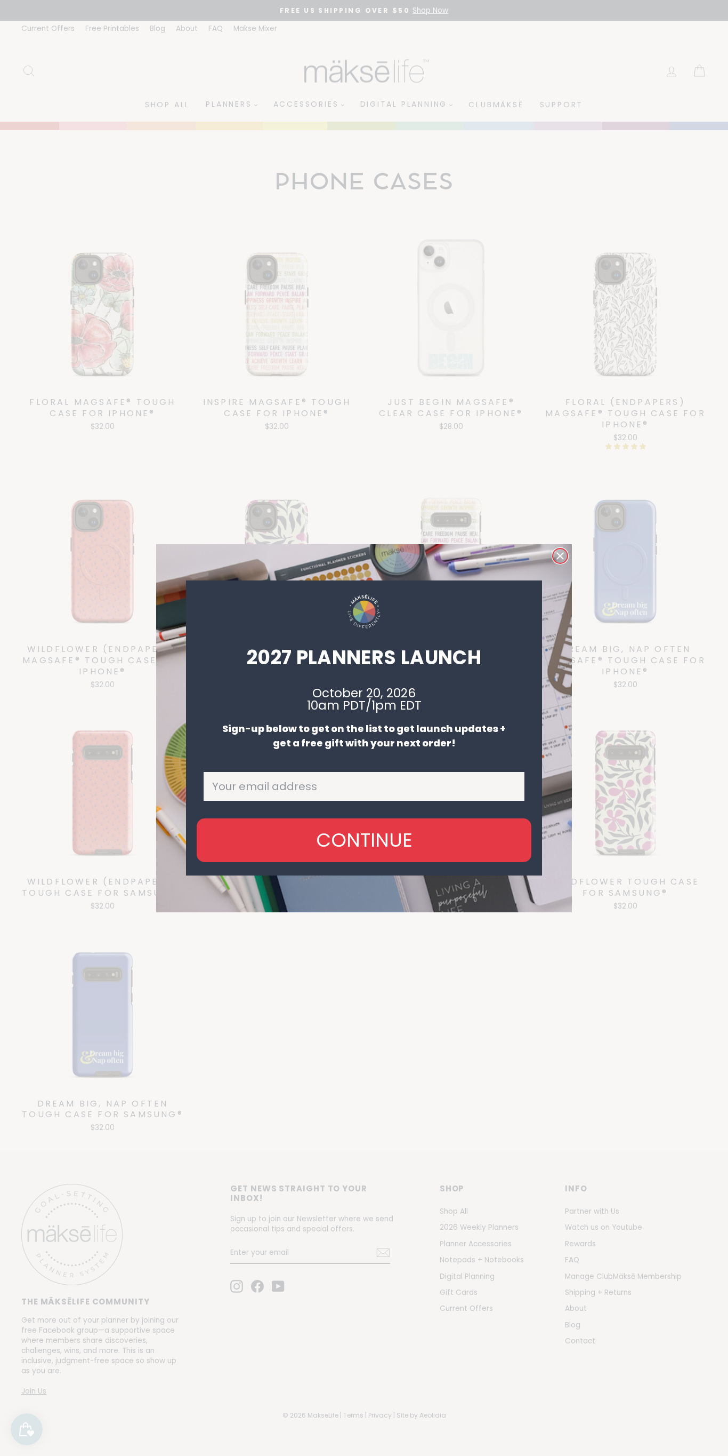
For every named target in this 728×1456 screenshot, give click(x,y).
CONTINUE (364, 840)
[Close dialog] (560, 555)
